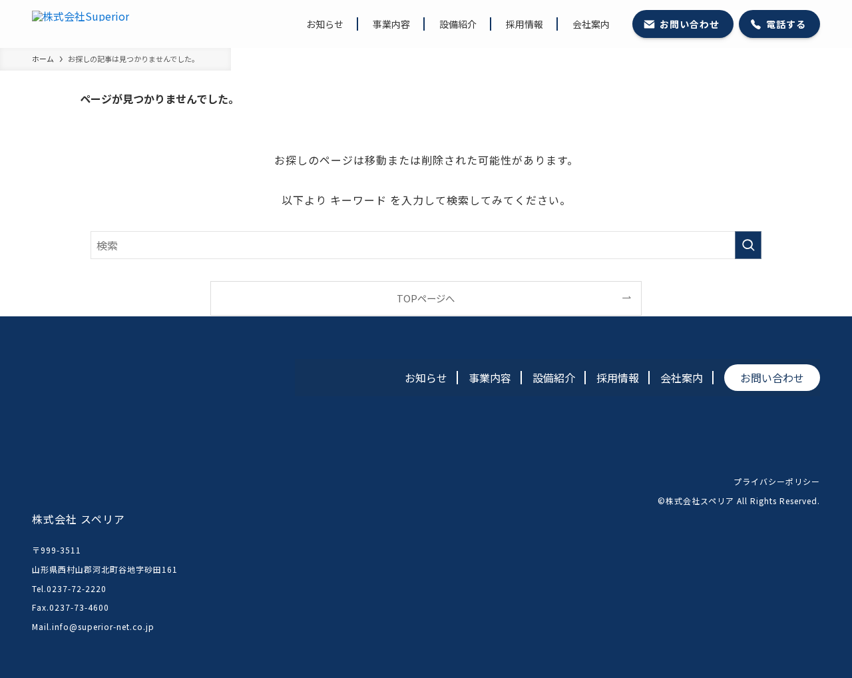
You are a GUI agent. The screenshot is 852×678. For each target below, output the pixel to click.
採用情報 (617, 378)
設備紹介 (553, 378)
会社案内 (681, 378)
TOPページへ (426, 298)
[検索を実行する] (748, 245)
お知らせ (426, 378)
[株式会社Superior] (80, 24)
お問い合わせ (772, 378)
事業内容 (490, 378)
